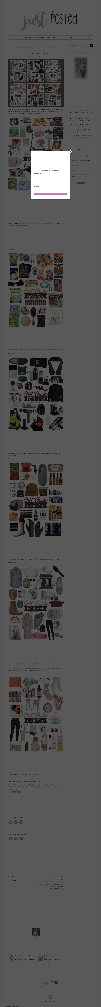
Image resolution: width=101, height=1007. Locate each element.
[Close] (70, 151)
